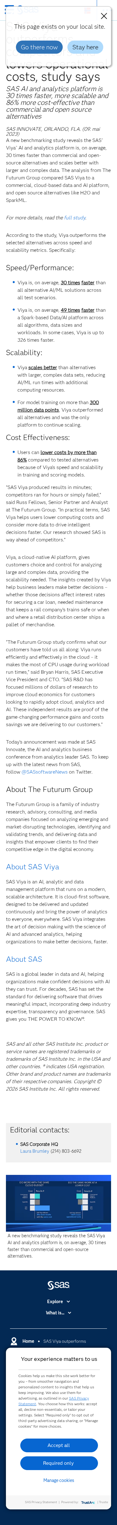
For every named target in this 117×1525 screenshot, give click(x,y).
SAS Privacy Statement (41, 1502)
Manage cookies (58, 1480)
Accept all (58, 1445)
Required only (58, 1463)
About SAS (24, 959)
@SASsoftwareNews (45, 772)
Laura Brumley (34, 1151)
